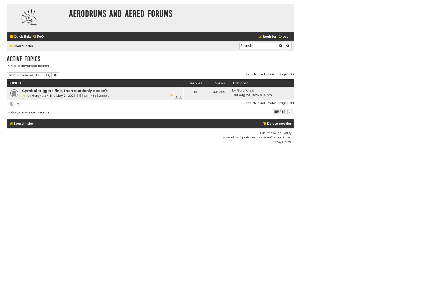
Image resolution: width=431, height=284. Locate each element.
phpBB (243, 137)
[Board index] (36, 18)
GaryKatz (39, 96)
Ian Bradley (284, 133)
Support (103, 96)
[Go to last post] (253, 90)
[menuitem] (38, 36)
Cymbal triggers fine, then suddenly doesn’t (65, 90)
